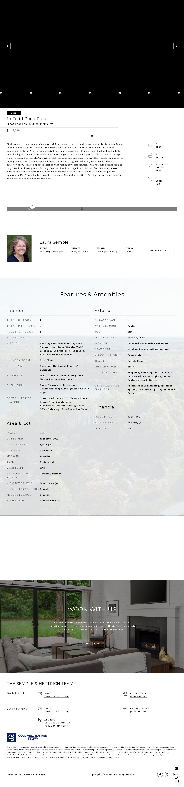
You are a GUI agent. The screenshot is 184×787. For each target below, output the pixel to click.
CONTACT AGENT (158, 250)
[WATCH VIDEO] (92, 209)
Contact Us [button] (92, 643)
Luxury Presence (33, 774)
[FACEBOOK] (160, 774)
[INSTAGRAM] (167, 774)
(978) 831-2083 (138, 696)
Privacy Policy (124, 774)
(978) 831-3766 (79, 251)
